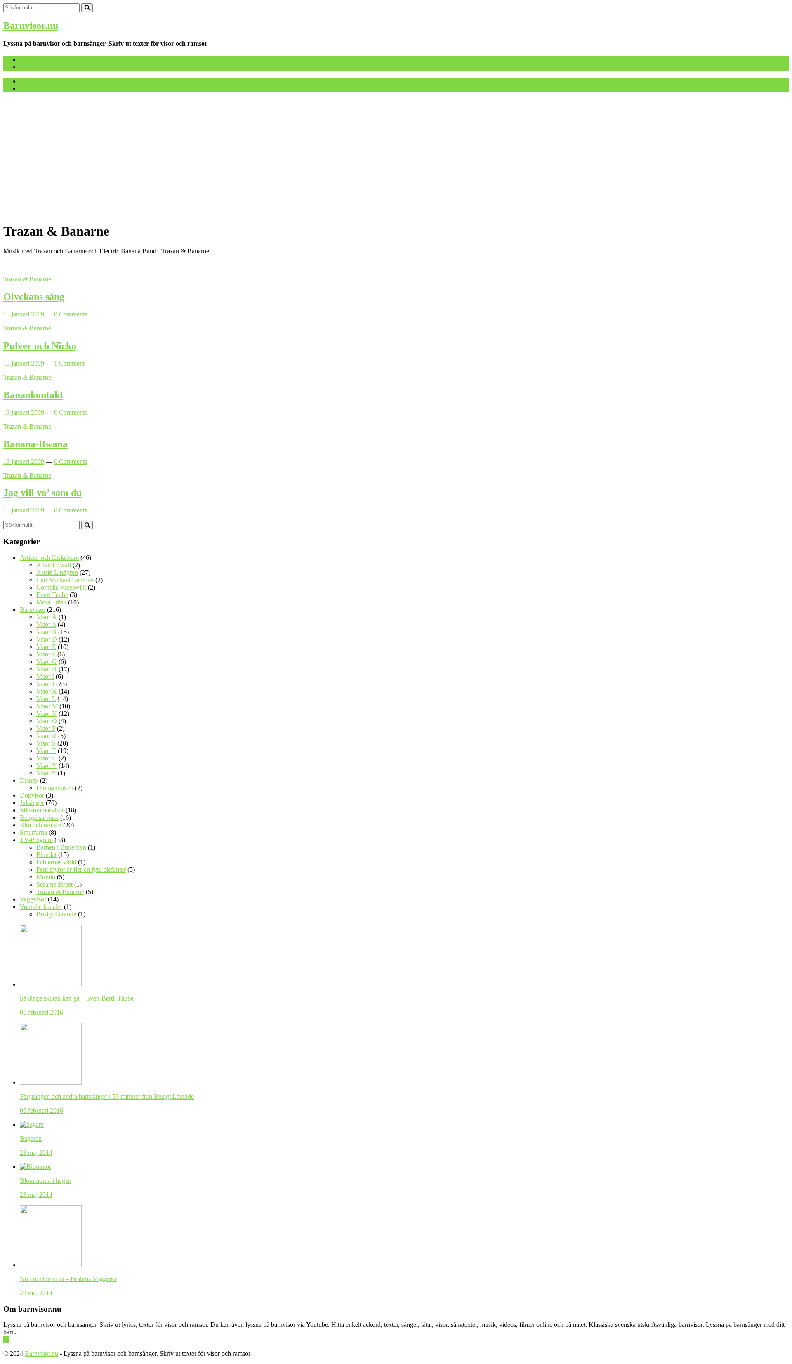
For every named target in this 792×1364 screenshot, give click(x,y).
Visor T (46, 750)
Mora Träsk (51, 602)
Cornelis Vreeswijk (61, 587)
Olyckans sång (33, 296)
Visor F (46, 654)
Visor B (46, 631)
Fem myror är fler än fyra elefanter (81, 869)
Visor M (47, 706)
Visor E (46, 646)
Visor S (46, 743)
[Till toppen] (6, 1339)
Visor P (45, 728)
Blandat (46, 854)
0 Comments (70, 314)
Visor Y (46, 772)
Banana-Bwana (35, 444)
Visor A (46, 624)
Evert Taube (52, 594)
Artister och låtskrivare (49, 557)
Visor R (46, 735)
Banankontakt (33, 394)
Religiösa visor (39, 817)
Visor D (46, 639)
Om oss (30, 67)
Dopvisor (32, 795)
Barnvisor (32, 609)
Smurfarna (33, 832)
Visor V (46, 765)
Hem (26, 59)
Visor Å (46, 617)
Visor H (46, 669)
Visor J (45, 683)
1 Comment (69, 363)
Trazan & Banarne (27, 279)
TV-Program (36, 839)
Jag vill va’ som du (42, 492)
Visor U (46, 758)
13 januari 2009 (23, 314)
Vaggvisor (33, 899)
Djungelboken (54, 787)
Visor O (46, 720)
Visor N (46, 713)
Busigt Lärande (56, 914)
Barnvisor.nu (30, 25)
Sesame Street (54, 884)
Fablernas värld (56, 862)
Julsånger (32, 802)
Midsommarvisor (42, 810)
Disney (29, 780)
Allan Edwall (53, 565)
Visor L (46, 698)
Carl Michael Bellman (65, 579)
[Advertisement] (396, 157)
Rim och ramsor (40, 824)
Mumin (45, 876)
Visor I (45, 676)
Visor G (46, 661)
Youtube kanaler (41, 906)
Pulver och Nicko (39, 345)
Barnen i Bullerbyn (61, 847)
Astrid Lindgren (57, 572)
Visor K (46, 691)
